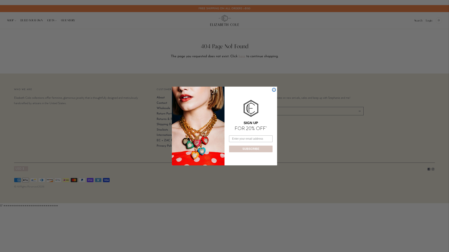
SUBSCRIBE (250, 148)
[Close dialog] (274, 90)
